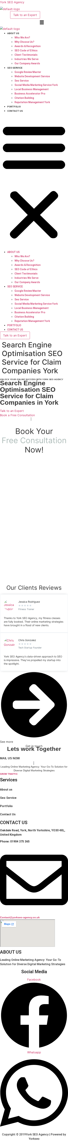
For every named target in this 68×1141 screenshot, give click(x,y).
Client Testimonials (26, 54)
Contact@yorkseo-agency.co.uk (20, 917)
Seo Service (14, 67)
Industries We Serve (26, 59)
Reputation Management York (32, 102)
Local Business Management (32, 89)
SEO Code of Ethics (26, 50)
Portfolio (14, 106)
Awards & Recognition (28, 46)
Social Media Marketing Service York (36, 85)
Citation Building (24, 97)
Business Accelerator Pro (30, 93)
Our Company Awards (27, 63)
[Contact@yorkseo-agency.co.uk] (34, 912)
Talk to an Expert (25, 15)
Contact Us (15, 111)
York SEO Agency (12, 2)
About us (13, 33)
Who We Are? (22, 37)
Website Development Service (32, 76)
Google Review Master (28, 72)
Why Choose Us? (24, 41)
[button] (41, 22)
